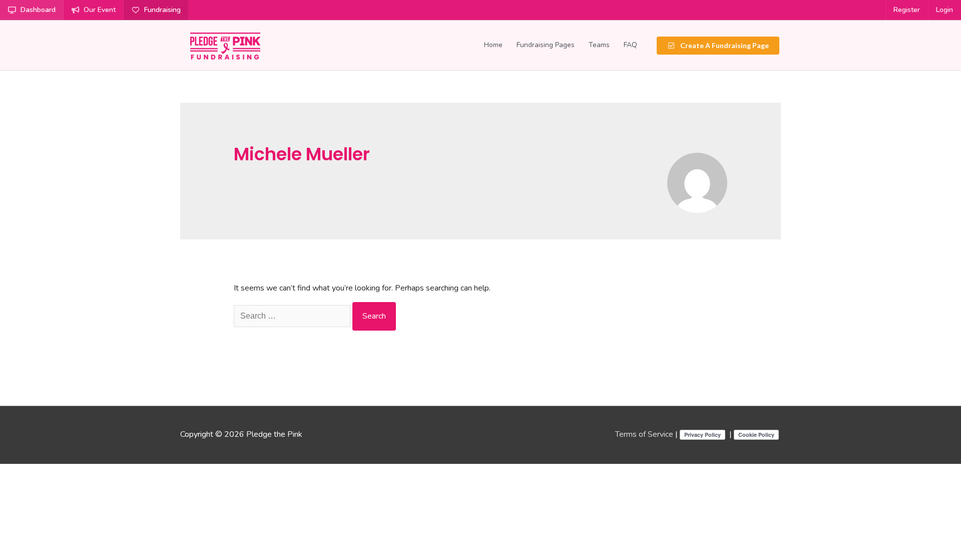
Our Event (100, 10)
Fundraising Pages (546, 45)
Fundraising (162, 10)
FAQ (630, 45)
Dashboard (38, 10)
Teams (599, 45)
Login (944, 10)
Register (906, 10)
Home (493, 45)
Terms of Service (644, 434)
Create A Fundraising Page (724, 45)
